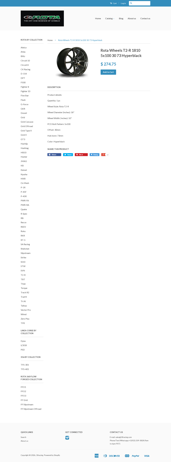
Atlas (23, 51)
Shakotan (25, 248)
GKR (23, 108)
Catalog (109, 18)
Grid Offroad (27, 126)
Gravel (24, 113)
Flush (23, 100)
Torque (24, 288)
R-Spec (24, 213)
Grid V (24, 135)
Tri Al (23, 301)
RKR (23, 235)
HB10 (23, 152)
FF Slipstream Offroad (31, 409)
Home (98, 18)
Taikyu (24, 305)
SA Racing (25, 244)
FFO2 (23, 391)
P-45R (24, 196)
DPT (23, 78)
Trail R (24, 297)
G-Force (24, 104)
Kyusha (24, 174)
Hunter (24, 156)
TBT (23, 279)
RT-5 (23, 240)
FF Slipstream (27, 404)
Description (54, 87)
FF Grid (24, 400)
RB (22, 218)
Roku (23, 231)
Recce (23, 222)
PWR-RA (25, 205)
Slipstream (25, 253)
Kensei (24, 170)
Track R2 (25, 292)
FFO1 (23, 387)
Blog (121, 18)
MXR (23, 178)
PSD (23, 349)
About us (132, 18)
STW (23, 266)
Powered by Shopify (52, 455)
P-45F (23, 192)
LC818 (24, 345)
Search (23, 437)
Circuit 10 (25, 60)
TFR (23, 323)
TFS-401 (25, 369)
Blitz (23, 56)
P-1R (23, 187)
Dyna (23, 341)
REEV (23, 226)
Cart (115, 3)
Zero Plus (25, 318)
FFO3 (23, 395)
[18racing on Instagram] (67, 439)
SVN (23, 270)
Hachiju (24, 143)
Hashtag (25, 148)
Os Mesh (25, 183)
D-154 (24, 73)
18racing (39, 455)
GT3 (23, 139)
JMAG (24, 161)
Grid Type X (26, 130)
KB (22, 165)
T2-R (23, 275)
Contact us (145, 18)
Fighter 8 (25, 87)
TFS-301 (25, 364)
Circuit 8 (25, 65)
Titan (23, 283)
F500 (23, 82)
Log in (123, 3)
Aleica (23, 47)
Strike (23, 257)
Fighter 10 (25, 91)
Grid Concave (27, 121)
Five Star (25, 95)
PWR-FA (25, 200)
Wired (23, 314)
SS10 (23, 262)
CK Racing (25, 69)
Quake (24, 209)
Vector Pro (26, 310)
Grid (23, 117)
